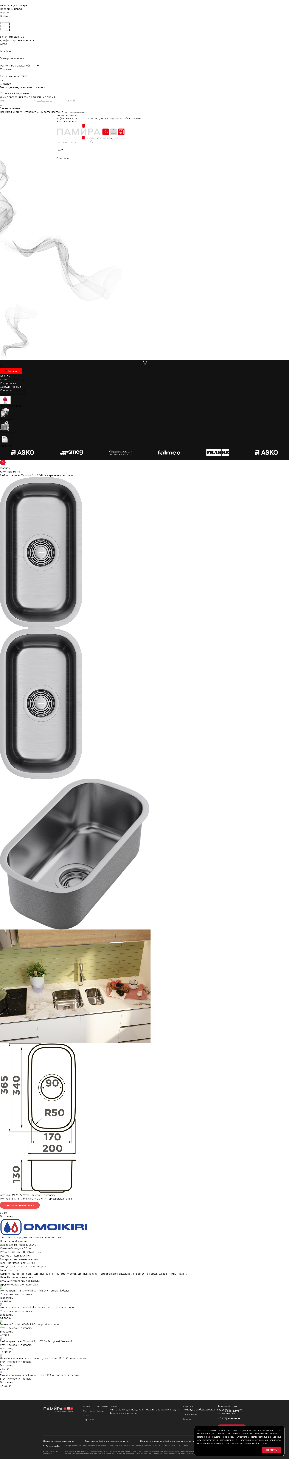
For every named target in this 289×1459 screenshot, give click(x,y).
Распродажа (102, 1406)
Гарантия (6, 445)
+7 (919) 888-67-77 (67, 118)
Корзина (63, 158)
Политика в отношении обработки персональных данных (168, 1441)
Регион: (5, 65)
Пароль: (5, 12)
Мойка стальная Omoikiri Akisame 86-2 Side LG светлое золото (38, 1307)
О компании (89, 1411)
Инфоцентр (88, 1420)
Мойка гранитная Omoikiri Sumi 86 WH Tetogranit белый (35, 1290)
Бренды (100, 1411)
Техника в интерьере (13, 394)
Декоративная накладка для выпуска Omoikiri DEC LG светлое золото (43, 1358)
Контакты (186, 1419)
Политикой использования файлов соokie (246, 1443)
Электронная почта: (12, 58)
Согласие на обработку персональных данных (107, 1441)
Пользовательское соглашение (58, 1441)
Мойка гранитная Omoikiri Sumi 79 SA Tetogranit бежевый (36, 1341)
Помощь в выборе (11, 406)
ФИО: (3, 44)
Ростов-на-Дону (66, 115)
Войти (60, 150)
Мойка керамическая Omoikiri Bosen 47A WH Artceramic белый (39, 1375)
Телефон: (5, 51)
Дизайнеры (143, 1409)
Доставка (6, 419)
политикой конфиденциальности (74, 112)
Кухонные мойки (11, 471)
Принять (271, 1449)
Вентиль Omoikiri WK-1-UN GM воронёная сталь (29, 1324)
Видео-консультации (165, 1409)
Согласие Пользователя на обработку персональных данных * (16, 104)
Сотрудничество (190, 1414)
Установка (6, 432)
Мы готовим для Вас (123, 1409)
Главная (5, 468)
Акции (86, 1415)
